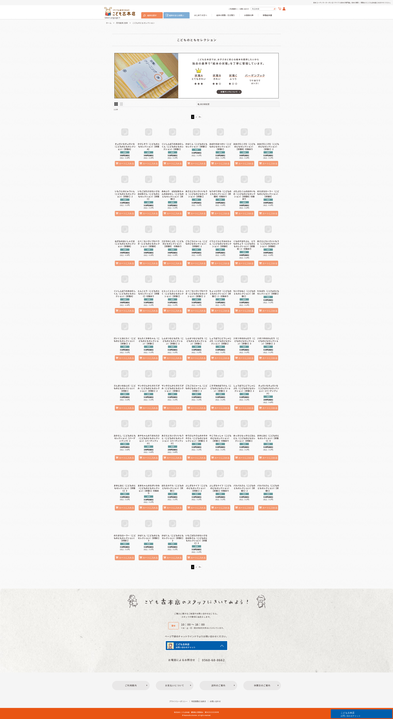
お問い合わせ (244, 9)
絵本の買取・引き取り (225, 15)
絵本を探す (152, 15)
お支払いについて (174, 685)
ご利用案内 (232, 9)
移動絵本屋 (267, 15)
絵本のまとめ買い (176, 15)
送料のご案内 (218, 685)
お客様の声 (248, 15)
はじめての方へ (200, 15)
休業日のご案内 (262, 685)
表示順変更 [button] (204, 104)
